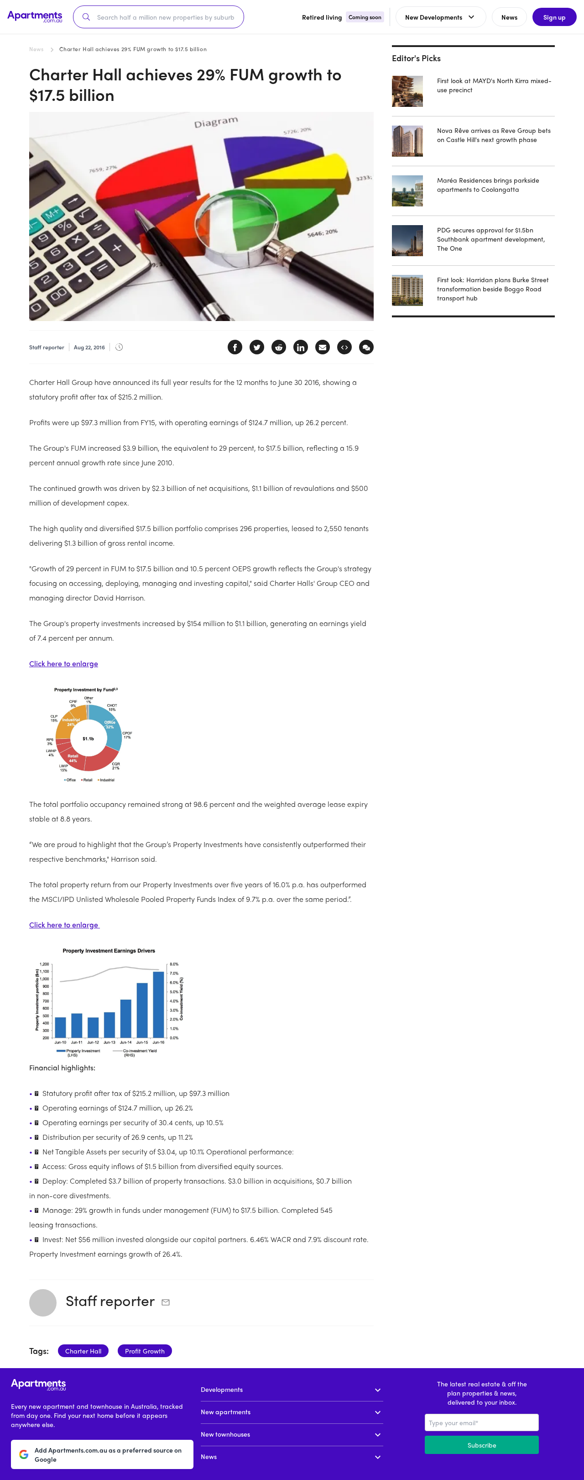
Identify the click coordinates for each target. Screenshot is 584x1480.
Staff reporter (110, 1300)
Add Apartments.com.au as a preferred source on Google (108, 1454)
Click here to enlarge (63, 663)
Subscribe (482, 1444)
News (36, 49)
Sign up (554, 16)
